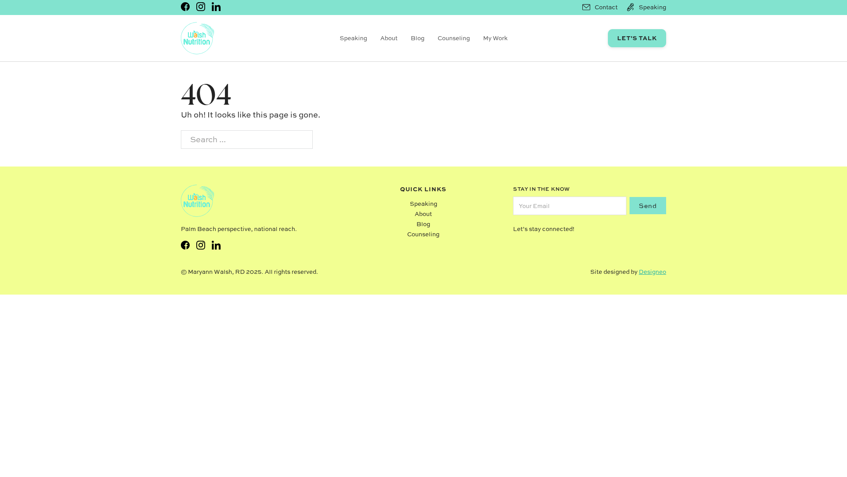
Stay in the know (541, 189)
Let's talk (637, 38)
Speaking (353, 38)
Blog (417, 38)
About (388, 38)
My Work (495, 38)
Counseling (454, 38)
